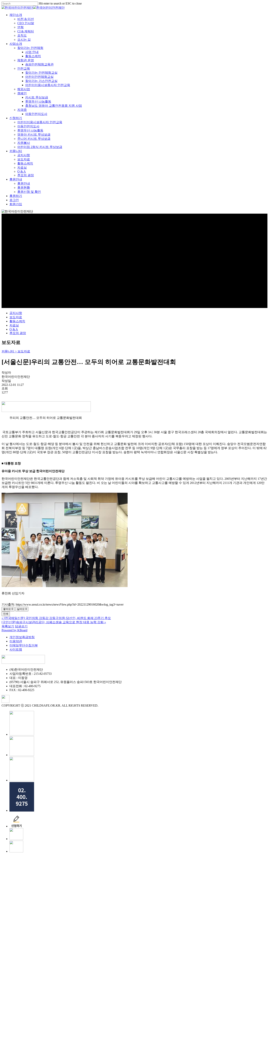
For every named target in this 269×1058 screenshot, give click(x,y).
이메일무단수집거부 (23, 645)
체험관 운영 (47, 903)
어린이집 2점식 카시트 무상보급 (61, 990)
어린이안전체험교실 (61, 920)
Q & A (13, 329)
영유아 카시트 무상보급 (55, 978)
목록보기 (8, 626)
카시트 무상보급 (58, 940)
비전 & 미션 (47, 862)
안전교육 (45, 912)
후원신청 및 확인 (51, 1035)
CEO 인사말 (47, 866)
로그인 (36, 1043)
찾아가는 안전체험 (52, 891)
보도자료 (15, 317)
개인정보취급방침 (22, 637)
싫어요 (22, 609)
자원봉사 (45, 986)
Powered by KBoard (14, 630)
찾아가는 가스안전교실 (63, 924)
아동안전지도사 (58, 957)
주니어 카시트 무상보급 (55, 982)
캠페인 (43, 936)
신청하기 (37, 961)
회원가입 (37, 1047)
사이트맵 (15, 649)
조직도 (43, 879)
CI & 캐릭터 (47, 874)
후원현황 (45, 1031)
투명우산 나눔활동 (60, 945)
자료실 (14, 325)
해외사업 (45, 932)
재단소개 (37, 858)
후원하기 (37, 1039)
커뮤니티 (37, 994)
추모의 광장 (17, 333)
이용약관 (15, 641)
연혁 (42, 870)
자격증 (43, 953)
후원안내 (37, 1022)
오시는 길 (45, 883)
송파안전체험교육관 (61, 907)
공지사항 (15, 313)
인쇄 (5, 613)
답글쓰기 (21, 626)
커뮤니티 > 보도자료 (16, 351)
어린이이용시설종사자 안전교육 (69, 928)
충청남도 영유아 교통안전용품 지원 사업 (75, 949)
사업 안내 (53, 895)
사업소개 (37, 887)
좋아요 (8, 609)
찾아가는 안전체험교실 (63, 916)
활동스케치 (17, 321)
